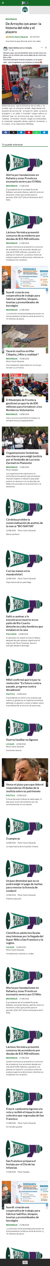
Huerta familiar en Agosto (22, 739)
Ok (25, 1262)
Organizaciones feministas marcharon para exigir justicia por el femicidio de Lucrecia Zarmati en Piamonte (24, 457)
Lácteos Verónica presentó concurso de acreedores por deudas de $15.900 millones (23, 236)
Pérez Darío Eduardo (18, 37)
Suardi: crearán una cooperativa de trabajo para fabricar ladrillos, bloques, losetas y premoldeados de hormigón (23, 299)
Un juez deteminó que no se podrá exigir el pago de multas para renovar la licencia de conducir (24, 885)
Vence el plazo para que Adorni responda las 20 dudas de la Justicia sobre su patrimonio (24, 788)
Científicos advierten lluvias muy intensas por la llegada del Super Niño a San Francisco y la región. (24, 937)
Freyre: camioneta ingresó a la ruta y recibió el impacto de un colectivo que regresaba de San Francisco (25, 1113)
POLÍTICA (10, 694)
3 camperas (13, 838)
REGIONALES (11, 19)
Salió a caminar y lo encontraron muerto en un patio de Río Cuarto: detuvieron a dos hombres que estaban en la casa (24, 623)
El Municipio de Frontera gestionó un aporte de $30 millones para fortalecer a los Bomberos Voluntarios (24, 404)
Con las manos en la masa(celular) (18, 572)
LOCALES (10, 744)
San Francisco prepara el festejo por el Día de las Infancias (21, 1164)
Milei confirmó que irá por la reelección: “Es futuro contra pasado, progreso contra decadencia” (23, 684)
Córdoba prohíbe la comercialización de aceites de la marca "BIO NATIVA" (24, 523)
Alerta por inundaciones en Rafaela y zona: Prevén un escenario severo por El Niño (23, 178)
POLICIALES (11, 634)
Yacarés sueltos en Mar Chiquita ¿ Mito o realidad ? (22, 352)
